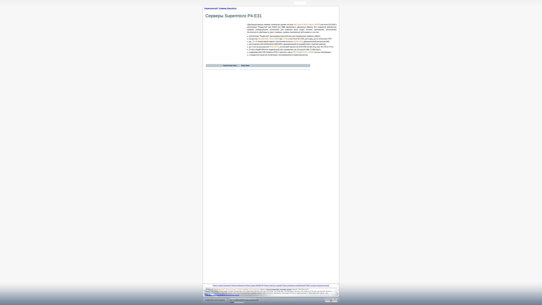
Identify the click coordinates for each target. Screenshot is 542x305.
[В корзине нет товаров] (337, 3)
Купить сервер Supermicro (222, 285)
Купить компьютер (238, 285)
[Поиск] (308, 4)
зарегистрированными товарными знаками (278, 289)
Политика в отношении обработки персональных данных (222, 295)
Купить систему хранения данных (317, 285)
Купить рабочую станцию (273, 285)
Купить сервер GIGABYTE (254, 285)
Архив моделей (211, 8)
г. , (243, 298)
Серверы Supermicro (227, 8)
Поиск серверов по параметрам (294, 285)
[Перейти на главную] (209, 4)
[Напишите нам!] (312, 4)
